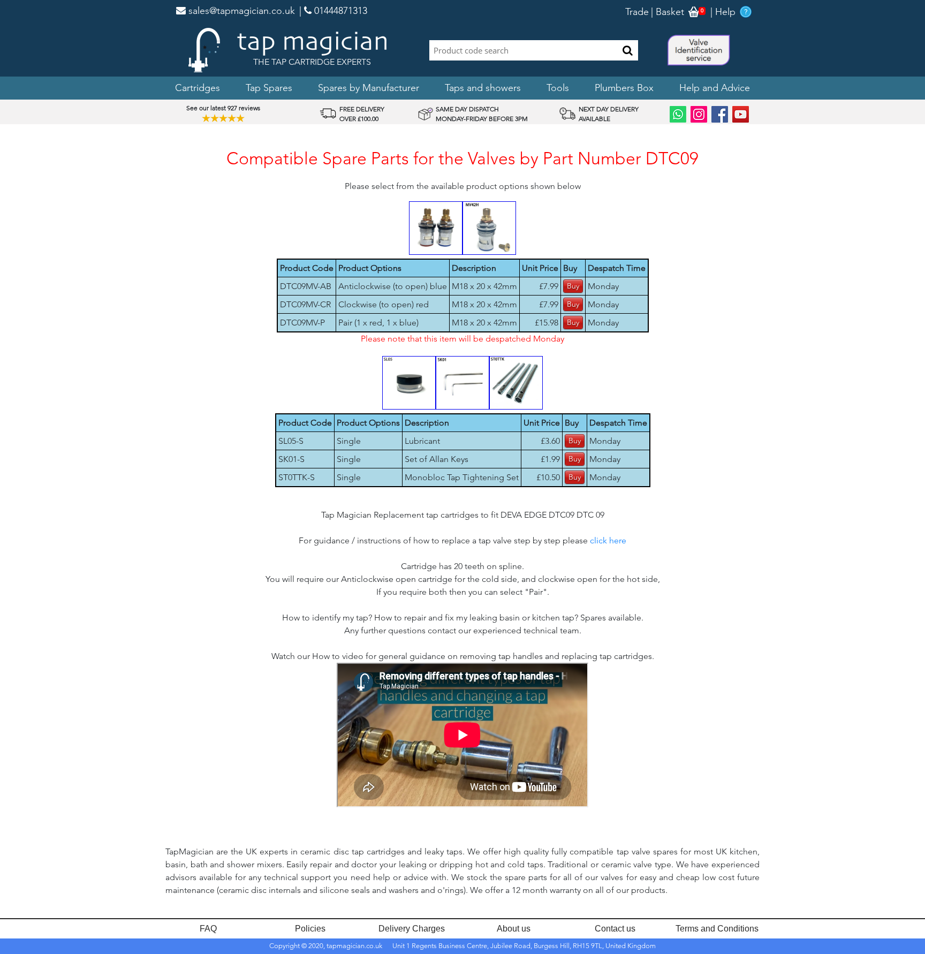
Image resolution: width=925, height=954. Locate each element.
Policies (310, 928)
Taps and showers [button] (483, 88)
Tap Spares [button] (269, 88)
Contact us (615, 928)
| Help (723, 12)
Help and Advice (714, 88)
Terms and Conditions (717, 928)
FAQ (208, 928)
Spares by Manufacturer (368, 88)
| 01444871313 (333, 11)
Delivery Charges (411, 928)
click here (608, 540)
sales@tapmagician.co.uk (240, 11)
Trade (637, 12)
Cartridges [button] (197, 88)
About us (513, 928)
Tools (558, 88)
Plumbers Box (624, 88)
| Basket (667, 12)
